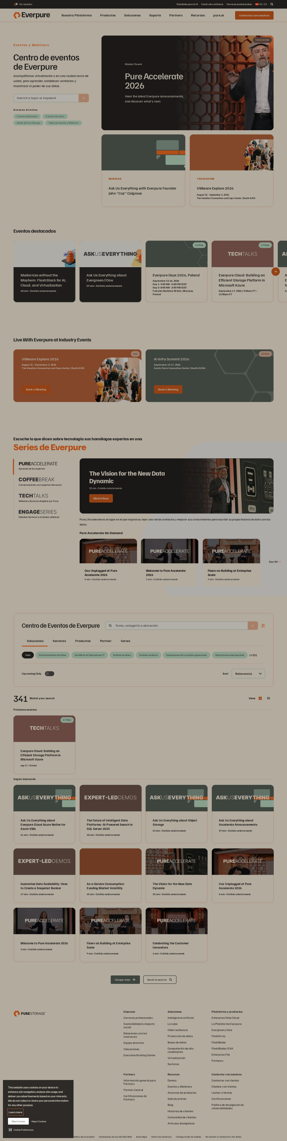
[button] (21, 1129)
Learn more (15, 1112)
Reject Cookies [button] (39, 1121)
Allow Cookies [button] (18, 1121)
